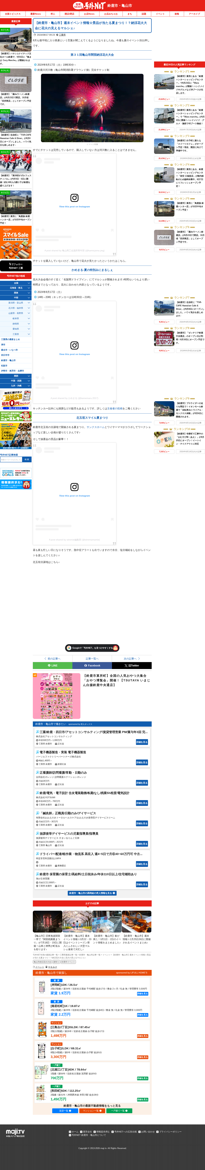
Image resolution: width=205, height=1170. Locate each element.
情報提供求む (103, 1131)
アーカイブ (194, 14)
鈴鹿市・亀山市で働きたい (50, 724)
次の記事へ (130, 658)
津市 (3, 345)
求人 (53, 14)
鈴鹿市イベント (68, 962)
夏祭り (56, 962)
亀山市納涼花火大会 (42, 962)
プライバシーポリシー (170, 1131)
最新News (35, 14)
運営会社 (87, 1131)
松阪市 (4, 366)
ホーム (75, 1131)
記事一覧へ (92, 658)
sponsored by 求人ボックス (80, 724)
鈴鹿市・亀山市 (119, 6)
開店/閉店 (69, 14)
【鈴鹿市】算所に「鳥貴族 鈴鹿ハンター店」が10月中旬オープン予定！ (190, 206)
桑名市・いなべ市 (9, 350)
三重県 (62, 35)
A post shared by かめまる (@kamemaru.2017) (74, 398)
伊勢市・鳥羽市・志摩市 (12, 371)
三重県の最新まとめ (10, 339)
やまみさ (52, 967)
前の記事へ (54, 658)
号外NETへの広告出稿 (125, 1131)
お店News (89, 14)
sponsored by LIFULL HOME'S (131, 972)
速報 (177, 14)
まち (129, 14)
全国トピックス (13, 14)
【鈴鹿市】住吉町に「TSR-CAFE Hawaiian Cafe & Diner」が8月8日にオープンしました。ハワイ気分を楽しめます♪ (190, 309)
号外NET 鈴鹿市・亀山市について (89, 1135)
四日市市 (5, 355)
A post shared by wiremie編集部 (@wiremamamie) (74, 539)
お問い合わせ (148, 1131)
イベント (160, 14)
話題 (144, 14)
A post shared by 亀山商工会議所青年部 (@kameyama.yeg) (75, 250)
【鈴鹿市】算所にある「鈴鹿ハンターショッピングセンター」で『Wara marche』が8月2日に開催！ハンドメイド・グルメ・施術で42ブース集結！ (190, 117)
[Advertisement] (179, 40)
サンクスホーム (96, 427)
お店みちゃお (111, 14)
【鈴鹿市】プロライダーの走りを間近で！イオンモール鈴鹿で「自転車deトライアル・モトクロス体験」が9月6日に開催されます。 (189, 410)
